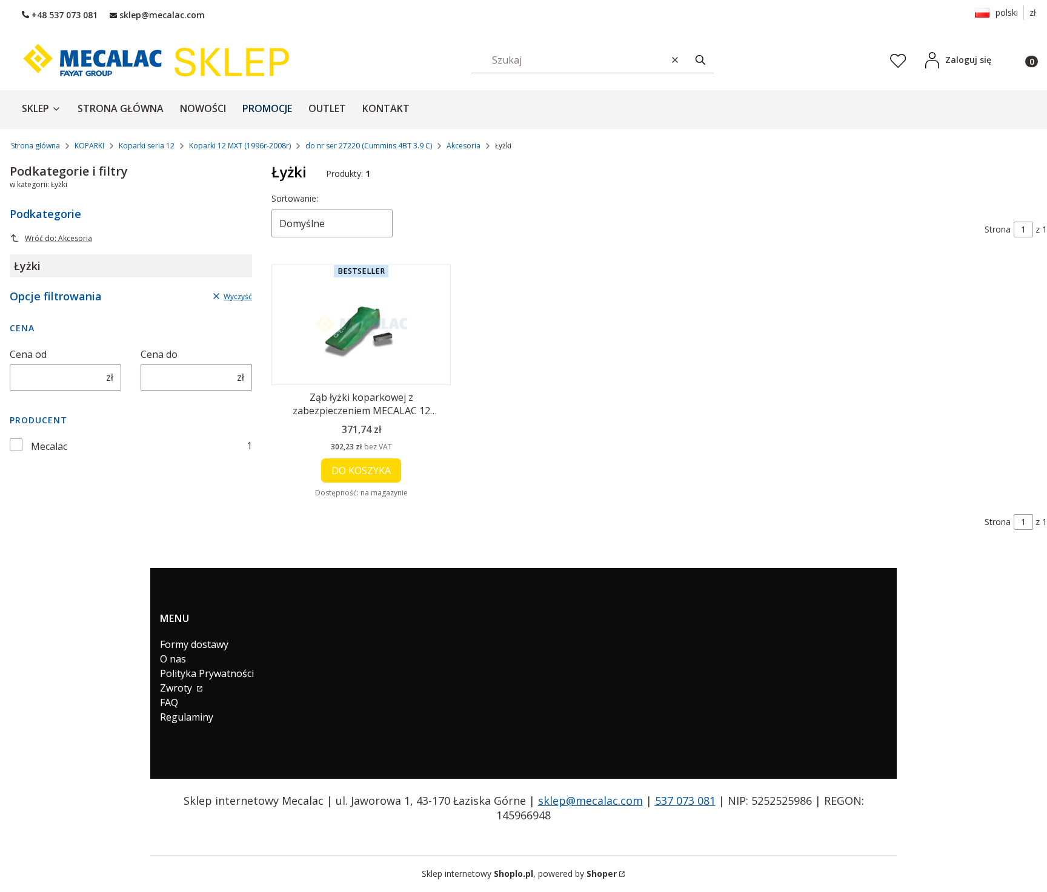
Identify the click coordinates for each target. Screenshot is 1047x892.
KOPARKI (89, 145)
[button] (700, 59)
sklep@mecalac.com (590, 800)
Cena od (28, 354)
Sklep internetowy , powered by (519, 873)
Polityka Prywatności (207, 673)
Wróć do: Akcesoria (58, 238)
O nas (173, 659)
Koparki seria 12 (146, 145)
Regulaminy (186, 717)
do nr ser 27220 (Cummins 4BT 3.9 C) (368, 145)
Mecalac (49, 446)
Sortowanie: (294, 198)
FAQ (169, 702)
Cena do (159, 354)
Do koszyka (361, 470)
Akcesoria (463, 145)
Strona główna (35, 145)
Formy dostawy (194, 644)
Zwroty (177, 688)
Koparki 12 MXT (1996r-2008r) (240, 145)
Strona (998, 229)
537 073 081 (685, 800)
